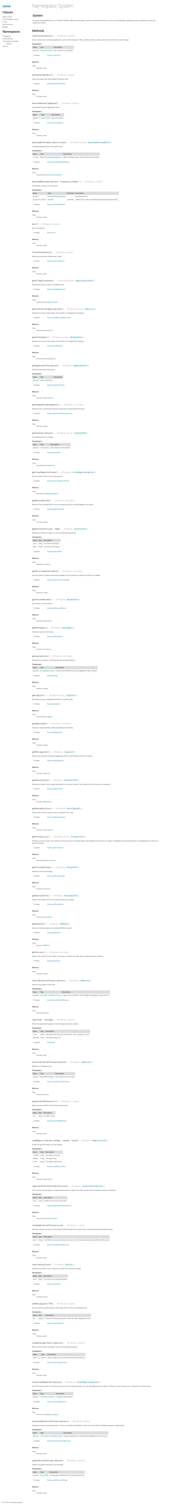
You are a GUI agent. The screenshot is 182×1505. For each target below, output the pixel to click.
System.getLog (52, 675)
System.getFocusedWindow (56, 608)
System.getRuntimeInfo (55, 904)
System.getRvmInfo (54, 932)
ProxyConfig (44, 1475)
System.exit (51, 233)
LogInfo (71, 695)
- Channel (7, 44)
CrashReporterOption (83, 472)
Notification (8, 24)
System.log (51, 1042)
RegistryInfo (99, 1140)
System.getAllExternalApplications (59, 317)
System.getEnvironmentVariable (58, 580)
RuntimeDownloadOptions (57, 196)
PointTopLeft (73, 808)
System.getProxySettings (56, 876)
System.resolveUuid (54, 1284)
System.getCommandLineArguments (60, 413)
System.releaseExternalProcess (58, 1245)
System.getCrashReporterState (58, 481)
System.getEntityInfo (54, 551)
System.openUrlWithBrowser (57, 1121)
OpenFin (8, 1502)
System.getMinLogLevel (55, 760)
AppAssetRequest (46, 380)
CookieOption (44, 448)
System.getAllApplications (56, 289)
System (5, 46)
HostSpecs (67, 628)
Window (5, 27)
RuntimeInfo (71, 896)
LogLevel (69, 752)
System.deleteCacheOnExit (56, 84)
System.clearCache (53, 55)
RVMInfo (64, 924)
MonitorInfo (71, 780)
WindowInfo (76, 337)
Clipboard (6, 36)
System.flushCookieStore (55, 261)
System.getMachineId (54, 732)
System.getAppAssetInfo (55, 385)
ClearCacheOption (46, 50)
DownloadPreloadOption (53, 157)
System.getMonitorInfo (55, 789)
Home (7, 6)
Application (7, 17)
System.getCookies (53, 452)
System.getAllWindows (55, 346)
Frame (5, 22)
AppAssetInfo (45, 118)
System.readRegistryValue (56, 1166)
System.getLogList (53, 704)
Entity (69, 1264)
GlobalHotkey (8, 39)
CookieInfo (80, 433)
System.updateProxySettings (57, 1480)
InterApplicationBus (11, 41)
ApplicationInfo (84, 281)
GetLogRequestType (47, 671)
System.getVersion (53, 961)
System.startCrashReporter (56, 1402)
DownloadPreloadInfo (99, 142)
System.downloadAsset (55, 123)
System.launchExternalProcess (58, 1000)
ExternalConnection (93, 1186)
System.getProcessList (55, 848)
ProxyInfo (72, 867)
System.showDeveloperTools (57, 1362)
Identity (89, 309)
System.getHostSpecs (55, 636)
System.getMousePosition (56, 817)
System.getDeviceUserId (55, 509)
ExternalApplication (11, 19)
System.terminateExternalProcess (59, 1441)
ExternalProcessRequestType (50, 995)
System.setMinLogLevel (55, 1323)
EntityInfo (80, 529)
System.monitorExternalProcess (58, 1081)
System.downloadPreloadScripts (58, 162)
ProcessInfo (77, 837)
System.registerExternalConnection (59, 1206)
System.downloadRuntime (56, 204)
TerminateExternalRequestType (51, 1436)
